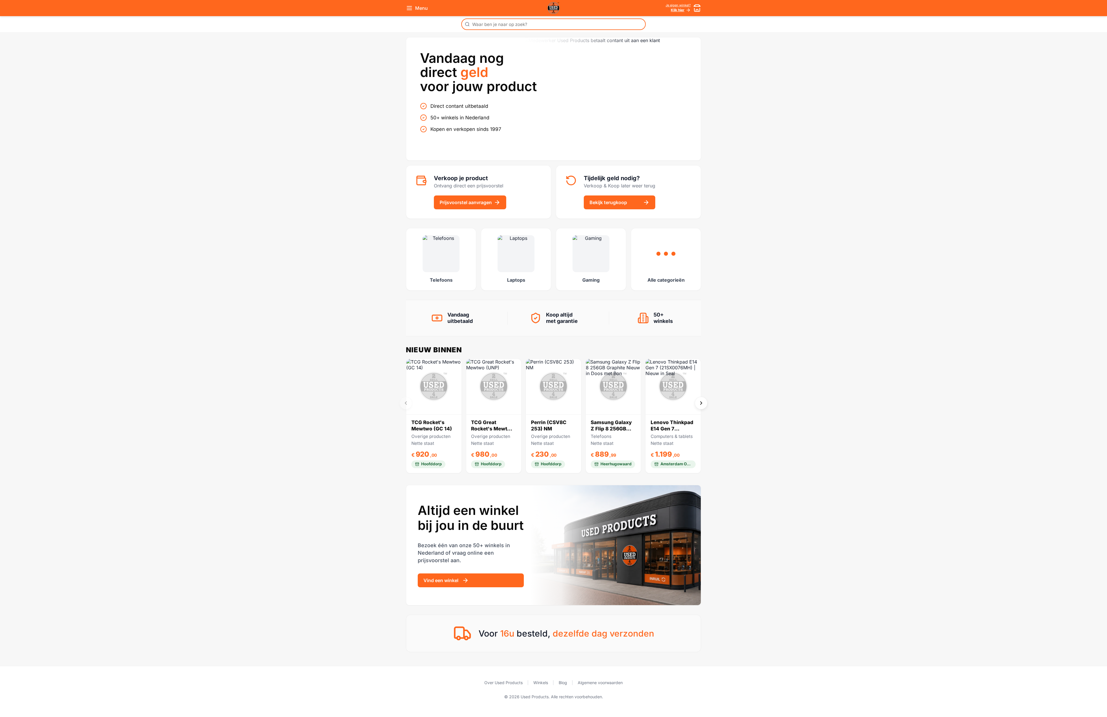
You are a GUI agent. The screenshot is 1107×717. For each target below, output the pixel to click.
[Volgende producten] (701, 403)
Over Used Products (503, 682)
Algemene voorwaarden (600, 682)
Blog (563, 682)
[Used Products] (553, 8)
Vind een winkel (440, 580)
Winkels (540, 682)
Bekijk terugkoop (608, 202)
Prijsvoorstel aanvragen (466, 202)
